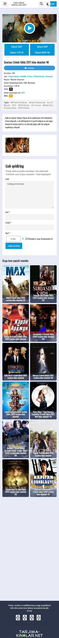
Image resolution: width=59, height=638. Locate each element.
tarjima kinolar (11, 107)
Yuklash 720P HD (16, 52)
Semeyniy (49, 76)
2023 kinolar (25, 107)
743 (14, 105)
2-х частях (36, 105)
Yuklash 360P (16, 46)
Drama (29, 76)
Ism (8, 212)
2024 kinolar (24, 105)
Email (8, 222)
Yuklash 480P (42, 46)
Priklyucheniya (38, 76)
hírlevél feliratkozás (19, 102)
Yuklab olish (48, 105)
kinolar (7, 105)
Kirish (52, 3)
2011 (23, 92)
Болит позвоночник (37, 102)
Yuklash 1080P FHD (42, 52)
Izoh (7, 178)
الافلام (50, 102)
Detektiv (23, 76)
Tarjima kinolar (13, 76)
